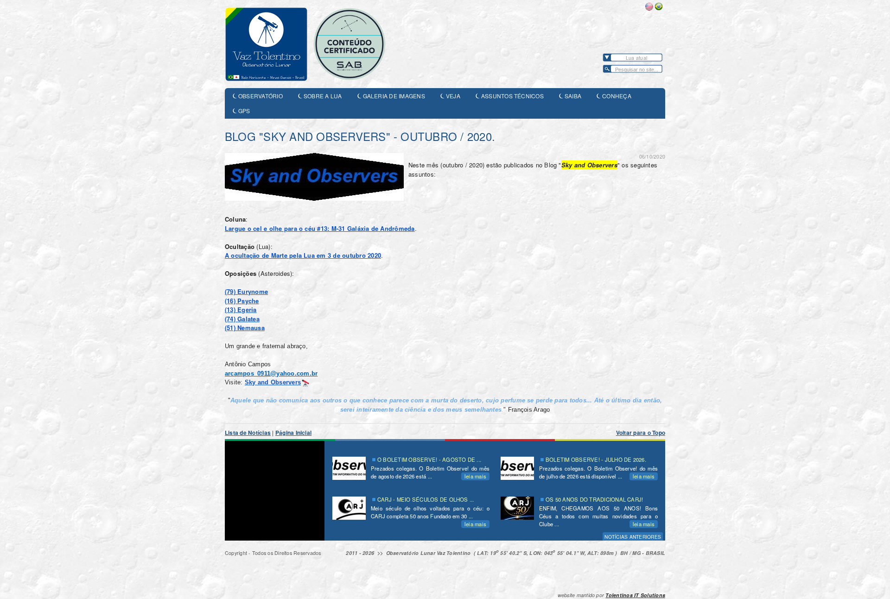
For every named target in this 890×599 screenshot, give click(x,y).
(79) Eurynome (246, 291)
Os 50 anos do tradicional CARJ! (594, 499)
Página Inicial (293, 432)
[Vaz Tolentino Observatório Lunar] (317, 44)
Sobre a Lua (323, 96)
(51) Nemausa (245, 327)
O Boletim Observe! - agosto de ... (429, 459)
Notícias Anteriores (632, 536)
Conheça (616, 96)
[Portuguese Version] (659, 8)
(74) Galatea (242, 318)
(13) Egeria (241, 309)
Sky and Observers (273, 382)
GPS (244, 111)
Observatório (260, 96)
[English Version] (649, 8)
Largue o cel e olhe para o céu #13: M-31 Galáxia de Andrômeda (320, 228)
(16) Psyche (242, 300)
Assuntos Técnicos (512, 96)
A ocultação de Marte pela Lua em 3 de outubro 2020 (303, 255)
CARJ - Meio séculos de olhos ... (425, 499)
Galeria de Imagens (394, 96)
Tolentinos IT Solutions (635, 595)
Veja (453, 96)
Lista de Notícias (248, 432)
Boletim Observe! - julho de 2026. (596, 459)
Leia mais (475, 476)
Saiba (573, 96)
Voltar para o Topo (640, 432)
